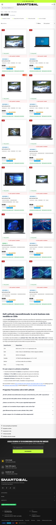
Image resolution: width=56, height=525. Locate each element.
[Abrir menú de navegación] (2, 4)
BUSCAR (3, 7)
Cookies (38, 520)
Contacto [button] (3, 500)
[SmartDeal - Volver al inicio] (27, 4)
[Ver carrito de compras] (54, 4)
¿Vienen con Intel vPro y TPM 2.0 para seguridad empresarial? (19, 402)
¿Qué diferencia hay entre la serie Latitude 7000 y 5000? (18, 410)
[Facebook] (6, 488)
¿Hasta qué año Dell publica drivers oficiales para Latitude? (19, 398)
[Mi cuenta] (52, 4)
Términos (33, 520)
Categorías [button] (4, 492)
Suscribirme (28, 451)
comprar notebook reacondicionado (37, 385)
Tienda (5, 11)
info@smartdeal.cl (36, 515)
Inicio (2, 11)
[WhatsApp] (14, 488)
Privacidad (27, 520)
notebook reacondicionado (11, 385)
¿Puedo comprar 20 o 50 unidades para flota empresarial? (18, 414)
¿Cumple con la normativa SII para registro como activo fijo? (19, 406)
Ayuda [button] (2, 496)
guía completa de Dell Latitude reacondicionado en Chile (29, 383)
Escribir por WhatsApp (9, 504)
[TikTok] (10, 488)
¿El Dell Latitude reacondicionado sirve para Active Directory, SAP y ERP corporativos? (26, 394)
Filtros (39, 23)
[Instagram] (2, 488)
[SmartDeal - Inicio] (28, 480)
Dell (9, 11)
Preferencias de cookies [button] (47, 520)
